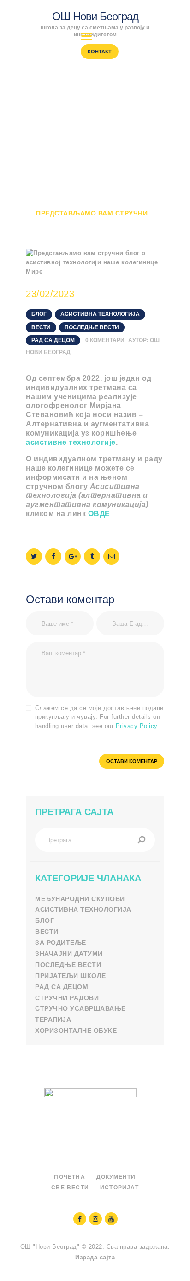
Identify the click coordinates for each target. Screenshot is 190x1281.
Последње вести (92, 327)
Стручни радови (67, 998)
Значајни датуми (69, 953)
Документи (116, 1177)
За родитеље (60, 942)
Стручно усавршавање (80, 1008)
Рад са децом (53, 340)
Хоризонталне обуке (76, 1030)
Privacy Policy (137, 725)
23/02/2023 (50, 294)
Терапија (53, 1019)
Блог (140, 204)
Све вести (70, 1187)
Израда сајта (95, 1257)
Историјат (119, 1187)
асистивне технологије (71, 442)
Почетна (45, 204)
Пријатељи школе (70, 975)
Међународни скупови (80, 899)
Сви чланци (96, 204)
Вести (41, 327)
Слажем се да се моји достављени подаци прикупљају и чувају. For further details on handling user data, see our (99, 717)
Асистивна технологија (100, 314)
